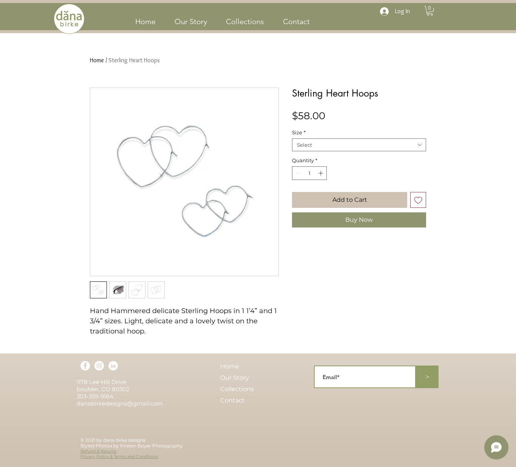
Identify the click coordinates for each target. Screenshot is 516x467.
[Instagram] (99, 365)
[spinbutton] (309, 173)
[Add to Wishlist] (418, 200)
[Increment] (321, 173)
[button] (430, 10)
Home (97, 60)
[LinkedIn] (113, 365)
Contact (232, 400)
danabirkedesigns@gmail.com (120, 403)
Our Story (234, 377)
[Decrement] (297, 173)
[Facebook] (85, 365)
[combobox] (359, 144)
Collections (237, 389)
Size (299, 132)
